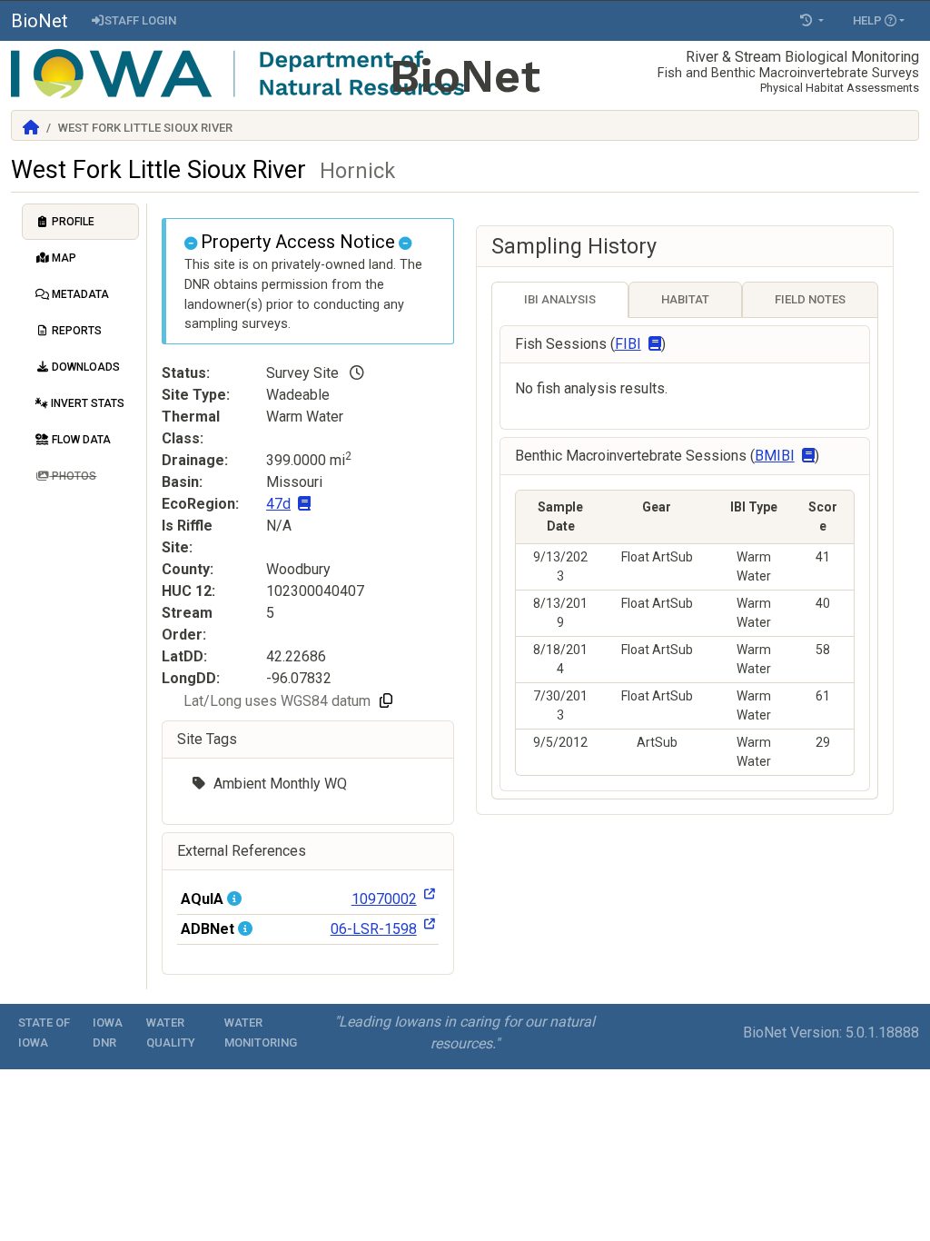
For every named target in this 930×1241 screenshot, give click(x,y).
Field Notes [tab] (810, 299)
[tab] (80, 222)
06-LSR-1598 (374, 929)
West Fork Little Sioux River (203, 169)
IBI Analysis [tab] (560, 299)
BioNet (39, 21)
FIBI (628, 343)
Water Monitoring (260, 1032)
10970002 (384, 899)
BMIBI (775, 455)
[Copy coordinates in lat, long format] (386, 701)
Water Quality (170, 1032)
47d (278, 503)
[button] (811, 21)
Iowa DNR (108, 1032)
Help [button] (869, 20)
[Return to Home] (31, 127)
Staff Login (140, 20)
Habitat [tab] (685, 299)
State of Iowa (44, 1032)
